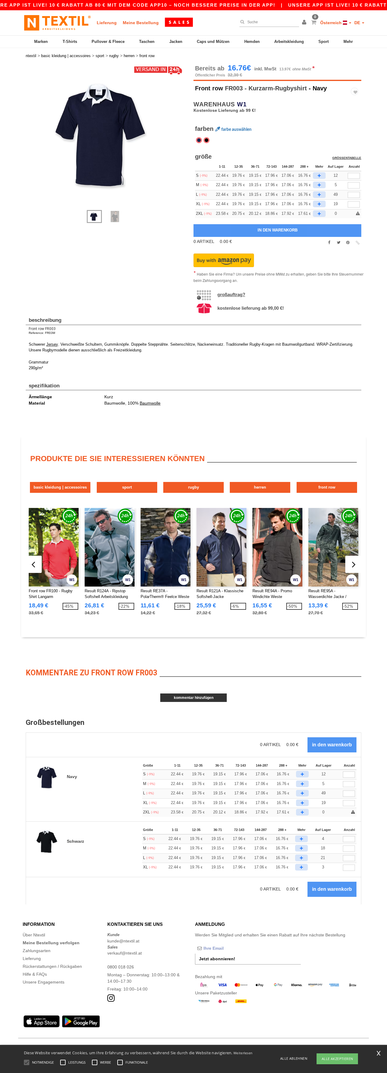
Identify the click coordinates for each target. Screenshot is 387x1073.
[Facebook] (329, 242)
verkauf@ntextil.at (124, 953)
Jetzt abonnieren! (217, 958)
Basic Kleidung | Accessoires (60, 487)
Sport (323, 41)
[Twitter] (338, 242)
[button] (305, 22)
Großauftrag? (231, 294)
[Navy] (199, 140)
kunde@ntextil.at (123, 941)
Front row (209, 88)
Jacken (175, 41)
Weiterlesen (242, 1053)
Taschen (146, 41)
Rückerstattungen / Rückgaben (52, 966)
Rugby (193, 487)
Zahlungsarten (36, 950)
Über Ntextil (34, 934)
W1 (242, 104)
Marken (41, 41)
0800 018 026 (120, 967)
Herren (260, 487)
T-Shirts (70, 41)
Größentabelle (346, 158)
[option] (107, 134)
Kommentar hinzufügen (193, 698)
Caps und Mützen (213, 41)
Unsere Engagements (43, 982)
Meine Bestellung (141, 22)
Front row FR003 (42, 329)
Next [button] (30, 140)
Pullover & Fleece (108, 41)
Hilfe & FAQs (35, 974)
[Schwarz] (206, 140)
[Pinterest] (347, 242)
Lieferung (107, 22)
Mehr (348, 41)
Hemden (252, 41)
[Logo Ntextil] (57, 23)
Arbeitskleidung (289, 41)
